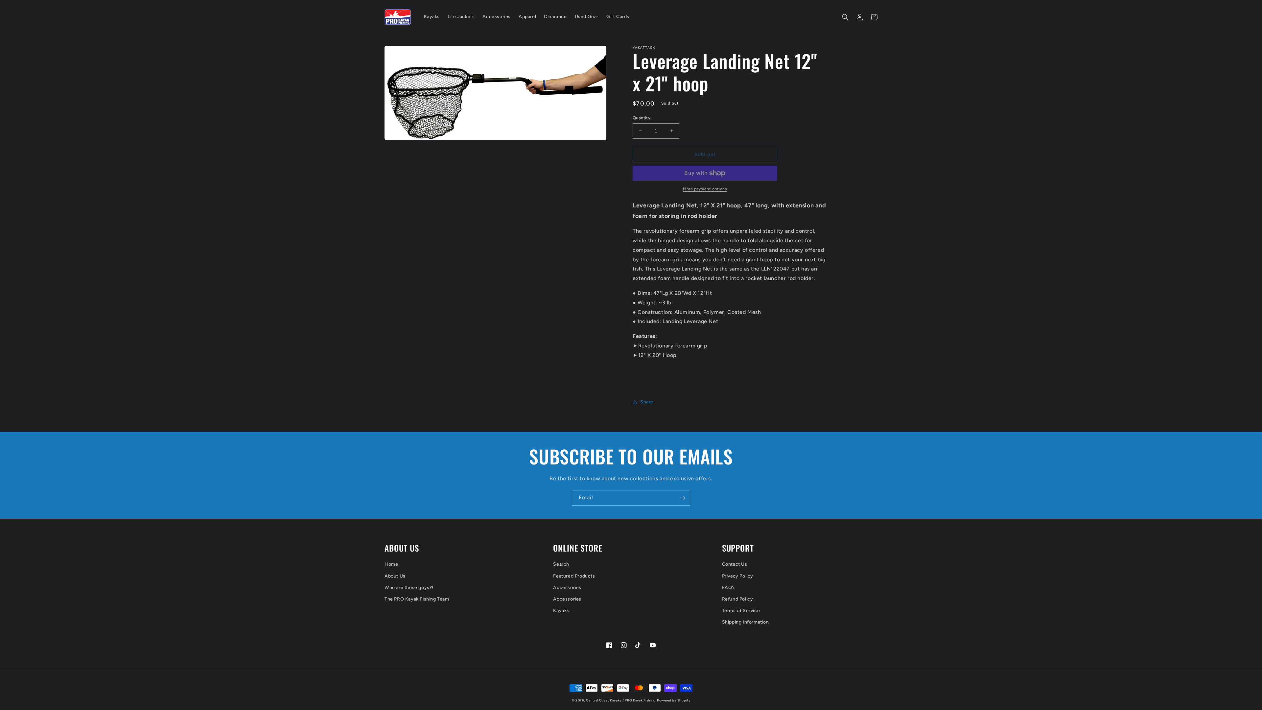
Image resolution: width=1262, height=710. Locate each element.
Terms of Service (741, 610)
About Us (395, 576)
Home (391, 564)
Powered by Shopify (673, 700)
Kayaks (561, 610)
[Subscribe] (682, 498)
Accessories (567, 587)
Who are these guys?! (409, 587)
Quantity (641, 117)
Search (561, 564)
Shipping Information (745, 622)
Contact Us (734, 564)
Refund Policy (737, 599)
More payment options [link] (705, 189)
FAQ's (729, 587)
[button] (845, 17)
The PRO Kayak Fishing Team (417, 599)
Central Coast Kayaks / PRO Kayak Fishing (621, 700)
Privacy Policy (737, 576)
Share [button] (646, 402)
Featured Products (574, 576)
